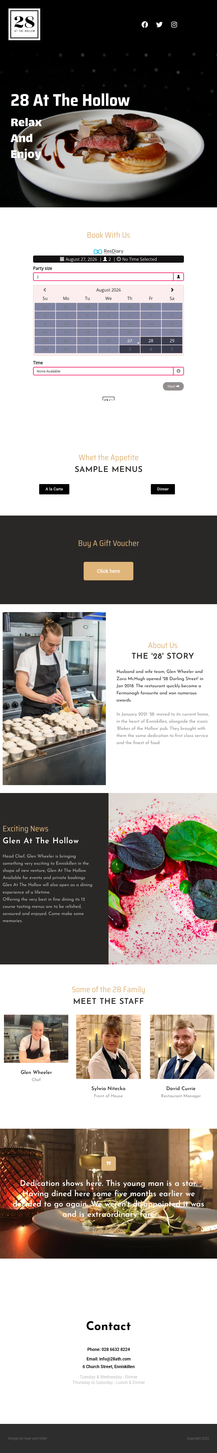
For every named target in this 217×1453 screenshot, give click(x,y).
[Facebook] (145, 24)
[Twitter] (159, 24)
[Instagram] (174, 24)
